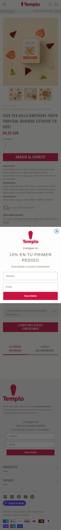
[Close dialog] (56, 231)
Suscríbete (30, 296)
